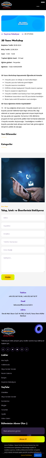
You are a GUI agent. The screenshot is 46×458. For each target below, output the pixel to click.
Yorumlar (4, 410)
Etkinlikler (4, 392)
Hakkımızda (5, 365)
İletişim (3, 378)
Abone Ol (23, 439)
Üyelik (3, 414)
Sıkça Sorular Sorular (8, 369)
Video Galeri (5, 418)
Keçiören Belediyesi (11, 34)
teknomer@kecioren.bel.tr (23, 305)
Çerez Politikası (26, 455)
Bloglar (3, 405)
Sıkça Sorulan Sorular (8, 397)
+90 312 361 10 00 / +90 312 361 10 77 (23, 296)
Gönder (8, 277)
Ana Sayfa (4, 360)
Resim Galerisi (6, 373)
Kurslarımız (5, 401)
